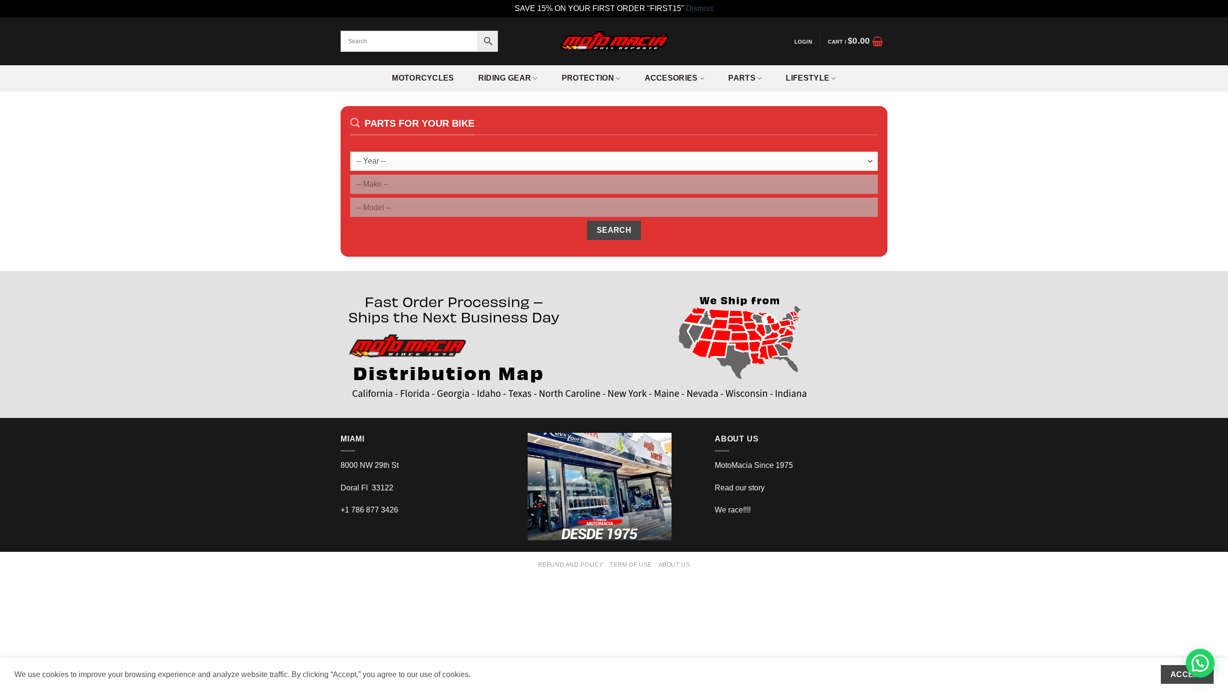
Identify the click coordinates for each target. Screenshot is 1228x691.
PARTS (742, 78)
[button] (803, 42)
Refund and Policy (570, 564)
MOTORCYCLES (423, 78)
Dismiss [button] (699, 8)
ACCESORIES (671, 78)
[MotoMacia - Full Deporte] (614, 41)
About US (674, 564)
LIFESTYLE (807, 78)
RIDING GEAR (504, 78)
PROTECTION (588, 78)
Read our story (740, 488)
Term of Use (631, 564)
